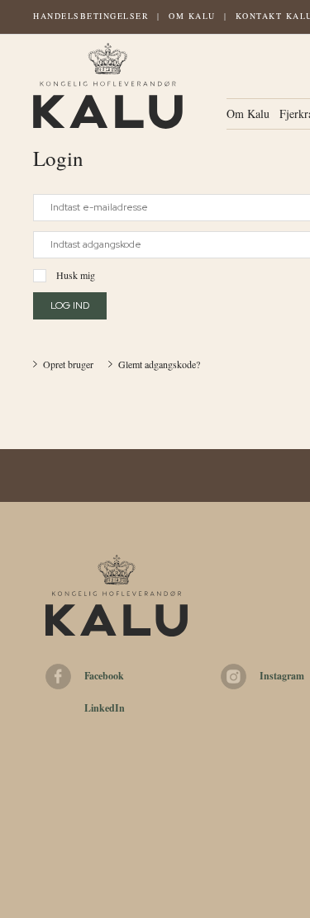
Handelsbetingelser (91, 15)
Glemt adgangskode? (159, 364)
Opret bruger (68, 364)
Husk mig (75, 275)
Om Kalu (192, 15)
